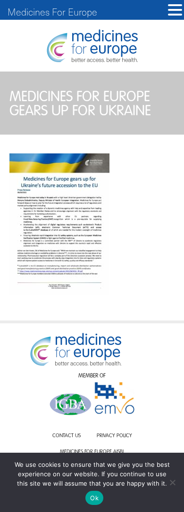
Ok (94, 498)
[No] (172, 482)
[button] (175, 10)
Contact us (66, 436)
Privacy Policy (114, 436)
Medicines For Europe (52, 12)
